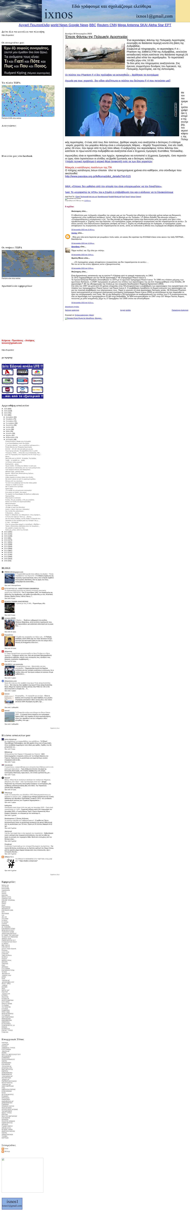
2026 (6, 409)
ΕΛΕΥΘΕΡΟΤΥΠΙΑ (8, 970)
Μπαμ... (7, 456)
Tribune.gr (8, 793)
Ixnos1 (7, 694)
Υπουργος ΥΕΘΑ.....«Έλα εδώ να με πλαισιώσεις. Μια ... (23, 453)
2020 (6, 536)
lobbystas (8, 805)
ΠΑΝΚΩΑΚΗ (6, 1099)
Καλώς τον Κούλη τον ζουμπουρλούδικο (18, 501)
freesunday (5, 888)
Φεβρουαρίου (10, 437)
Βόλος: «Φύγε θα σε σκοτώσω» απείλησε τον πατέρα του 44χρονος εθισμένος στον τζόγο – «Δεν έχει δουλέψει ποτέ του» (27, 781)
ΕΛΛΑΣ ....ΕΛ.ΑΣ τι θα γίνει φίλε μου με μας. (19, 449)
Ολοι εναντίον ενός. (11, 475)
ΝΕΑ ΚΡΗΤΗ (6, 908)
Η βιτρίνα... (19, 620)
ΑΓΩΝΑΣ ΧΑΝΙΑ (7, 1129)
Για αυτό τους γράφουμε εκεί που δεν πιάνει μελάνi (21, 483)
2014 (6, 548)
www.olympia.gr (11, 739)
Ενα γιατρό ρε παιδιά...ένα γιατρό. (16, 492)
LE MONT (5, 943)
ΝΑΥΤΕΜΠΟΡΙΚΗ (8, 1017)
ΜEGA (4, 902)
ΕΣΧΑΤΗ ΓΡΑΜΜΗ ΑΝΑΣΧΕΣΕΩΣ (16, 601)
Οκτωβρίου (10, 421)
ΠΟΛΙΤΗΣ (5, 997)
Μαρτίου (9, 435)
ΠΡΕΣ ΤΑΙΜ (6, 1012)
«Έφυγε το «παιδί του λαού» (14, 484)
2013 (6, 550)
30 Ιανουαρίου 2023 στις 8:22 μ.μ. (82, 302)
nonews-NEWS (10, 618)
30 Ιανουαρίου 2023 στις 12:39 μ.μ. (82, 243)
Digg (77, 197)
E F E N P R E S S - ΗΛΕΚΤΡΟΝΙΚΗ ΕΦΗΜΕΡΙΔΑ (22, 588)
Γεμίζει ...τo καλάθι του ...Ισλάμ (15, 460)
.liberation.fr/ (6, 973)
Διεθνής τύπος (6, 960)
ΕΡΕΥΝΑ (5, 1114)
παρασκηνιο (6, 890)
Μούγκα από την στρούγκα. (14, 481)
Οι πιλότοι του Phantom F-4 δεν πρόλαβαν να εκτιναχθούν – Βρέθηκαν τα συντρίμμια (111, 74)
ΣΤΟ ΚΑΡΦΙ (6, 968)
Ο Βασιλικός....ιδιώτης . (12, 513)
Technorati (84, 197)
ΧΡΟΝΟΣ (5, 1124)
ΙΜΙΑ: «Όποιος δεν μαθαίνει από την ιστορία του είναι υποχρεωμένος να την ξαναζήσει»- (113, 186)
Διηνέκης (75, 247)
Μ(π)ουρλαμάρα (10, 503)
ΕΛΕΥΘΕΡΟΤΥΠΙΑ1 (8, 928)
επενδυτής (5, 887)
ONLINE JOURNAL (8, 900)
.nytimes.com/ (6, 975)
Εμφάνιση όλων (55, 728)
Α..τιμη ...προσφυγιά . (12, 522)
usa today (5, 918)
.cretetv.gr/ (5, 1044)
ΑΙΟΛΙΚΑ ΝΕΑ (6, 1078)
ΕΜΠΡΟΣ (5, 1071)
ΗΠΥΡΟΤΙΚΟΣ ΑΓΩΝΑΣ (10, 1109)
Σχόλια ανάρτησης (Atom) (84, 315)
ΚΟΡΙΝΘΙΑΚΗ (6, 1063)
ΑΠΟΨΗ (4, 962)
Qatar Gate (9, 488)
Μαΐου (8, 431)
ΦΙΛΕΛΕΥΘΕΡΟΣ (7, 1014)
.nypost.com (6, 993)
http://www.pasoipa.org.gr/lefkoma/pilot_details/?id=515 (98, 176)
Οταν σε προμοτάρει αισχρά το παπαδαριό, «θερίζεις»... (23, 524)
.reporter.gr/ (6, 980)
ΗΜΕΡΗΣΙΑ (5, 1022)
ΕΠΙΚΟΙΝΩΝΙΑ (7, 1091)
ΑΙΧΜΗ (4, 1053)
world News (59, 25)
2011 (6, 554)
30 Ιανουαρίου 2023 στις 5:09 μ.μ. (82, 268)
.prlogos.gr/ (5, 1079)
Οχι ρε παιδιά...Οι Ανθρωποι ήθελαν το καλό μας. (21, 466)
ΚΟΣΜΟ (4, 987)
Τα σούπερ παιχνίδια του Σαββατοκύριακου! (19, 820)
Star (161, 25)
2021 (6, 534)
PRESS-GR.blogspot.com (14, 572)
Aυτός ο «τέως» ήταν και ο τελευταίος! (17, 509)
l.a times (4, 920)
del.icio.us (93, 197)
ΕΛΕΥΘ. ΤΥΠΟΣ (7, 1030)
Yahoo (132, 197)
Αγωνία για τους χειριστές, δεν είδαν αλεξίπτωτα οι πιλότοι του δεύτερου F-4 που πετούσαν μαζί (117, 80)
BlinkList (117, 197)
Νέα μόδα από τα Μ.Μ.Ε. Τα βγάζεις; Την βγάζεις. (20, 458)
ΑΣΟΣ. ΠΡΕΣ (6, 983)
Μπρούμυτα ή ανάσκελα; (13, 498)
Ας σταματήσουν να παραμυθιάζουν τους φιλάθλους (22, 741)
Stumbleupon (103, 197)
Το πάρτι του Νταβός (11, 505)
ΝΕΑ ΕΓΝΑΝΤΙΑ (7, 1083)
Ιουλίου (8, 427)
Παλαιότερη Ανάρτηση (180, 310)
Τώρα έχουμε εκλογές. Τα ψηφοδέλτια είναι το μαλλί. (21, 451)
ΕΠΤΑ (4, 1093)
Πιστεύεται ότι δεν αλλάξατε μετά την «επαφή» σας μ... (22, 520)
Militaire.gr (8, 752)
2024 (6, 413)
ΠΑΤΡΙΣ (4, 1061)
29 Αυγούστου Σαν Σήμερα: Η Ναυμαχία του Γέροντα (22, 754)
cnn (3, 915)
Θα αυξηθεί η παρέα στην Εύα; (15, 528)
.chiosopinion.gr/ (7, 1076)
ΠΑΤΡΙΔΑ (5, 1043)
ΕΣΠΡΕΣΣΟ (6, 1029)
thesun (4, 892)
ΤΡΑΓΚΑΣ (5, 963)
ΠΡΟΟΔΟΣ (5, 1098)
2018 (6, 540)
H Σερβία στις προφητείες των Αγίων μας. (29, 637)
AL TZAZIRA (6, 927)
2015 (6, 546)
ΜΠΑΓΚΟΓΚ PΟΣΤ (8, 930)
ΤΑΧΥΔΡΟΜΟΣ (7, 1111)
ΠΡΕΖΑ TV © (9, 857)
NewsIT (7, 778)
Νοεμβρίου (9, 419)
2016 (6, 544)
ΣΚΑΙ (3, 978)
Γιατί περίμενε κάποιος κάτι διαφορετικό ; (18, 469)
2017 (6, 542)
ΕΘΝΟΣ (4, 1027)
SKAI (144, 25)
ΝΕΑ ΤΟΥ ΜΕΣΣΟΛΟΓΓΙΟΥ (11, 1054)
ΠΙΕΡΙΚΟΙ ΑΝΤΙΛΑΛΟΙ (9, 1081)
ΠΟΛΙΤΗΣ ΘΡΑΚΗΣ (8, 1121)
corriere (4, 923)
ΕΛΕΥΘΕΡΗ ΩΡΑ (7, 910)
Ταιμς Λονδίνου (7, 955)
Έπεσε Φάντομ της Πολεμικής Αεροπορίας (96, 37)
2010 (6, 556)
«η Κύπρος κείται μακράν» (13, 462)
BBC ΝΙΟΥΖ (6, 945)
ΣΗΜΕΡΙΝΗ (6, 1010)
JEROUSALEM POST (9, 933)
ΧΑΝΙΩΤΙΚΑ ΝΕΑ (7, 1134)
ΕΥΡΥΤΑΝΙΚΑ (6, 1049)
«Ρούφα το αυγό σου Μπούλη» (15, 507)
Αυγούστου (10, 425)
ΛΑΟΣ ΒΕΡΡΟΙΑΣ (8, 1086)
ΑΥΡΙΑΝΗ (5, 967)
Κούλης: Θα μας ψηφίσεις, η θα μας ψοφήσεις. (20, 500)
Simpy (138, 197)
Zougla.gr (8, 844)
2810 (3, 988)
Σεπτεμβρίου (10, 423)
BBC (92, 25)
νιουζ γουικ (5, 952)
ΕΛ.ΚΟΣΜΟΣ (6, 1024)
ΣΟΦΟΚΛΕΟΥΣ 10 (8, 1025)
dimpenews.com (11, 681)
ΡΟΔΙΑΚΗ (5, 1096)
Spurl (127, 197)
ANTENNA (5, 913)
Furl (123, 197)
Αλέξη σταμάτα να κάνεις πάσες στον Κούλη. (19, 477)
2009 (6, 558)
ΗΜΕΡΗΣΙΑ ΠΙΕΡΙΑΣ (9, 1089)
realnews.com (6, 898)
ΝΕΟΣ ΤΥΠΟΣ (7, 1113)
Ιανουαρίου (10, 439)
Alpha (152, 25)
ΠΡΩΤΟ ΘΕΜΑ (7, 1003)
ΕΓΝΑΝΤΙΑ (5, 998)
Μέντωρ (7, 1151)
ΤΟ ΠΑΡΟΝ (6, 1015)
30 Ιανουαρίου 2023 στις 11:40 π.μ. (83, 229)
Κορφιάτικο (9, 635)
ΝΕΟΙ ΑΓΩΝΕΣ (7, 1108)
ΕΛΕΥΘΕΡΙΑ (6, 1064)
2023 (6, 415)
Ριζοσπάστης (6, 907)
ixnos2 (7, 710)
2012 (6, 552)
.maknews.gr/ (6, 1084)
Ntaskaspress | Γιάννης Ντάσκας (17, 818)
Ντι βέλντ (5, 957)
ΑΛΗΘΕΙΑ (5, 1119)
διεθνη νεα (5, 885)
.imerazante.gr (6, 1066)
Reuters (103, 25)
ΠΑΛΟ (4, 903)
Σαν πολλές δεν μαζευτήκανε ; (14, 511)
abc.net (4, 917)
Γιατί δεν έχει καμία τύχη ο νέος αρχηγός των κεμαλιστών (24, 833)
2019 (6, 538)
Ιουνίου (8, 429)
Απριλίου (9, 433)
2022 (6, 532)
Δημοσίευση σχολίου (72, 306)
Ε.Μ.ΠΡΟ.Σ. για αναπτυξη (14, 664)
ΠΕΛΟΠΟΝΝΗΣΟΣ (8, 1059)
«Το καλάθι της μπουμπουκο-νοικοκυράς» (18, 490)
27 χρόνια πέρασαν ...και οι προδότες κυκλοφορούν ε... (22, 445)
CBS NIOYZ (6, 947)
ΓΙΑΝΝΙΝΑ (5, 1104)
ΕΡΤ (3, 912)
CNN (113, 25)
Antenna (133, 25)
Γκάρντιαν (5, 953)
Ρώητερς (5, 950)
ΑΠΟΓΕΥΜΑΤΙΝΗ (7, 1000)
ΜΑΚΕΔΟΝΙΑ (6, 1019)
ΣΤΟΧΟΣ (5, 1009)
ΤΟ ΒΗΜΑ (5, 1005)
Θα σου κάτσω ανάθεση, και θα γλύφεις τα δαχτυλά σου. (23, 518)
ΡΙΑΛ (3, 965)
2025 (6, 411)
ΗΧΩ (3, 1088)
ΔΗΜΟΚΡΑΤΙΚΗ (7, 1073)
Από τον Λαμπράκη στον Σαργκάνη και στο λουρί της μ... (23, 454)
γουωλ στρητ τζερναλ (9, 948)
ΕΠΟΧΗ (4, 1046)
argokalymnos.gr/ (7, 1101)
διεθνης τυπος (6, 897)
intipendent (5, 925)
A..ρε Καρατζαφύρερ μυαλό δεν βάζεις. (17, 443)
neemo (4, 893)
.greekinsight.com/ (8, 982)
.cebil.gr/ (4, 985)
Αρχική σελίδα (125, 310)
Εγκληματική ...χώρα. (12, 464)
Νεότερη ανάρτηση (72, 310)
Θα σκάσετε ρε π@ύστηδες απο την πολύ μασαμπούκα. (22, 468)
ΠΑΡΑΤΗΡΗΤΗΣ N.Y (9, 940)
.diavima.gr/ (5, 1051)
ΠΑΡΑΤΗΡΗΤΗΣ (7, 1123)
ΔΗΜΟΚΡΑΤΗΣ (7, 1074)
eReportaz (8, 651)
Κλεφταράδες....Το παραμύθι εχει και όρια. (29, 696)
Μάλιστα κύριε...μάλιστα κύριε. (14, 471)
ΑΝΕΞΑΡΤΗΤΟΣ (7, 1069)
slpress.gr (8, 831)
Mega (122, 25)
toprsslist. (5, 895)
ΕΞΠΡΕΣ (5, 995)
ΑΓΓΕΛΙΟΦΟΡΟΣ (8, 1094)
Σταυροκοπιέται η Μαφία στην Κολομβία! (18, 441)
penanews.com (7, 1068)
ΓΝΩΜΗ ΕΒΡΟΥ (7, 1126)
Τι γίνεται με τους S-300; (23, 603)
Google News (78, 25)
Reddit (110, 197)
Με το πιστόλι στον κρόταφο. (14, 486)
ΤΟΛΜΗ (4, 1136)
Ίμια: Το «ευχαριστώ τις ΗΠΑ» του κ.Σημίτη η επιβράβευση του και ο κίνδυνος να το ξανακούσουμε (119, 192)
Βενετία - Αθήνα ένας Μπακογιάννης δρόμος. (19, 473)
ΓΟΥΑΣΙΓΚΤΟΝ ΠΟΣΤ (9, 942)
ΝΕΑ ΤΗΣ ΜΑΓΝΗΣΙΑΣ (9, 1116)
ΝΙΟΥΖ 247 (5, 990)
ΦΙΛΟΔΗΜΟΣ (6, 1056)
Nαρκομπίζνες (9, 496)
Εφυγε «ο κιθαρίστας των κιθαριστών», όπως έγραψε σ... (23, 515)
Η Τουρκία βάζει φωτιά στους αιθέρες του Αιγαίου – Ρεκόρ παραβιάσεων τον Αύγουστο (34, 575)
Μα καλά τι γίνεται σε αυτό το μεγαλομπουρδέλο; (20, 479)
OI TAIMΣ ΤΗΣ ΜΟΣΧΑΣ (10, 935)
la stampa (5, 922)
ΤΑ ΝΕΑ (4, 972)
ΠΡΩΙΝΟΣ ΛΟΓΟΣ (8, 1106)
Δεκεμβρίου (10, 417)
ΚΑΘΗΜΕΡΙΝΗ (7, 1020)
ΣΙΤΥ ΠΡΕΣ (5, 1002)
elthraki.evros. (6, 1128)
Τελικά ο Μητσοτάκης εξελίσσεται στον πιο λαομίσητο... (22, 526)
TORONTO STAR (8, 932)
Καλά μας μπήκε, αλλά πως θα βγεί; (16, 530)
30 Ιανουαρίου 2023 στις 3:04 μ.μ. (82, 254)
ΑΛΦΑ (4, 977)
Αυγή (3, 905)
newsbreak (9, 765)
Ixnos (6, 1148)
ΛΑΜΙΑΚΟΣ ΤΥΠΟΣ (8, 1048)
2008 (6, 561)
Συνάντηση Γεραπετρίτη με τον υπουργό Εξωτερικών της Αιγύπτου (27, 846)
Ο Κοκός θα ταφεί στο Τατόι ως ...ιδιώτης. (18, 516)
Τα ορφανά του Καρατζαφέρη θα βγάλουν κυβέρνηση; (22, 494)
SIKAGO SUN (6, 938)
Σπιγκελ (4, 958)
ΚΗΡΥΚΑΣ (5, 1138)
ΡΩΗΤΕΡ (5, 992)
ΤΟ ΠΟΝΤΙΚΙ (6, 1007)
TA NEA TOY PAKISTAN (10, 937)
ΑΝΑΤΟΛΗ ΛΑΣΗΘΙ (8, 1131)
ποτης (74, 233)
